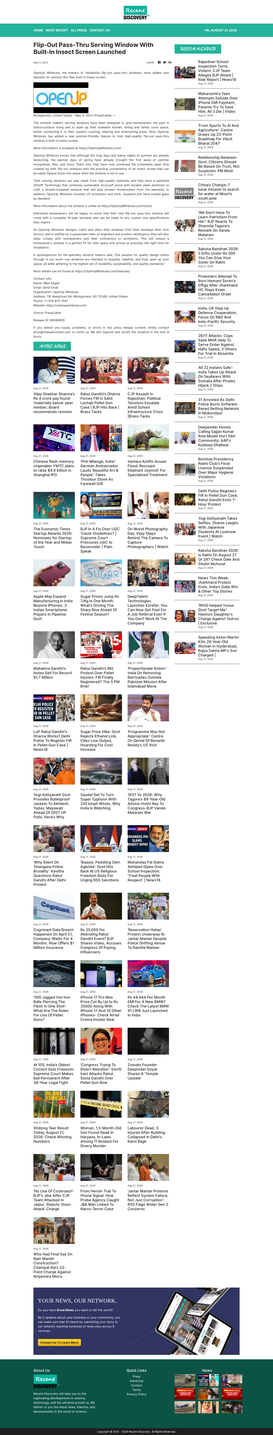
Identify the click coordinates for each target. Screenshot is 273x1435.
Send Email (50, 287)
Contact (136, 1385)
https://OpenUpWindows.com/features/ (102, 271)
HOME (38, 30)
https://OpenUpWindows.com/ (100, 148)
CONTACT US (100, 30)
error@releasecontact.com (52, 332)
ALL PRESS (79, 30)
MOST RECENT (57, 30)
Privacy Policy (137, 1394)
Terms (136, 1390)
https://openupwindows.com (66, 305)
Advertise (136, 1381)
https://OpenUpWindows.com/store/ (126, 206)
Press (136, 1376)
